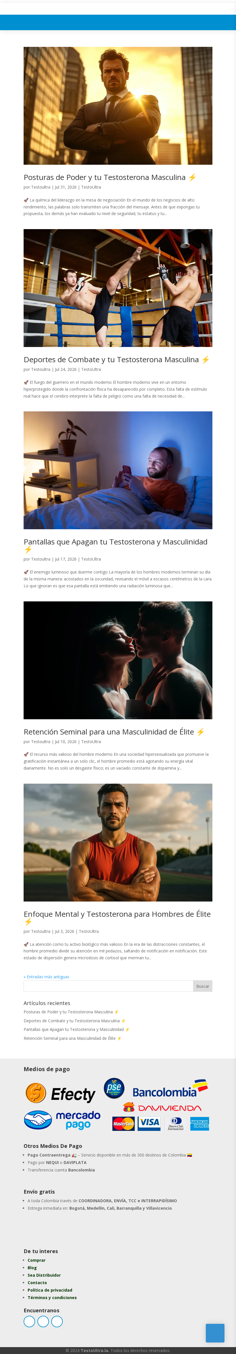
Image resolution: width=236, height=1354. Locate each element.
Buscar (202, 986)
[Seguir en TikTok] (57, 1321)
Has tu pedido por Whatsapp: (88, 1227)
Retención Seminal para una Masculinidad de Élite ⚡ (114, 731)
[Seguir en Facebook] (29, 1321)
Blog (32, 1267)
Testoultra (40, 187)
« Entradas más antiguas (46, 976)
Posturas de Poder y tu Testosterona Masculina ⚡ (110, 177)
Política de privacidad (50, 1290)
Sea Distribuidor (44, 1275)
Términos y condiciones (52, 1297)
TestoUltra (91, 187)
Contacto (37, 1282)
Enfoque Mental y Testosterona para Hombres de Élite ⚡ (117, 918)
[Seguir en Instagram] (43, 1321)
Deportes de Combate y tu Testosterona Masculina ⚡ (117, 359)
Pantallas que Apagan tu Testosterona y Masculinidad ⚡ (116, 545)
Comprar (36, 1260)
